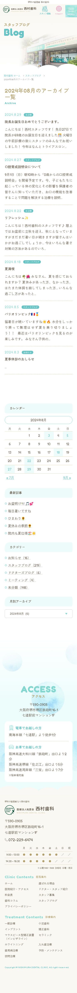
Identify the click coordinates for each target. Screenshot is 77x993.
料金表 (9, 895)
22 (29, 461)
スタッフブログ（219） (25, 565)
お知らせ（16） (19, 558)
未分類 (28, 115)
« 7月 (10, 478)
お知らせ (27, 352)
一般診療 (10, 923)
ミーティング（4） (22, 580)
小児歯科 (44, 923)
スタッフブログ (32, 160)
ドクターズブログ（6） (25, 573)
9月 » (67, 478)
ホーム (9, 883)
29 (29, 469)
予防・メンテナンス (51, 950)
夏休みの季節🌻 (20, 526)
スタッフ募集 (47, 895)
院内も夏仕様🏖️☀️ (22, 533)
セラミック (45, 935)
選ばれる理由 (47, 883)
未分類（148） (18, 587)
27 (9, 469)
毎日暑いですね (19, 511)
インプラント (13, 929)
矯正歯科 (44, 929)
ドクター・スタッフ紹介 (53, 889)
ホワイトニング (14, 944)
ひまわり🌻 (16, 518)
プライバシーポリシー (18, 906)
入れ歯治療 (45, 944)
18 (58, 452)
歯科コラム (11, 900)
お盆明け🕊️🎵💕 (20, 504)
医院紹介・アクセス (17, 889)
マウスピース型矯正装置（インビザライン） (19, 936)
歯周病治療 (11, 950)
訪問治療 (10, 956)
